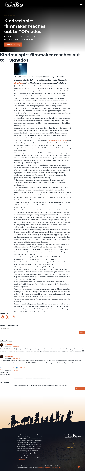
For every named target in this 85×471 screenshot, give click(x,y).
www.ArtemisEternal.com (58, 140)
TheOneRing (9, 344)
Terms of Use (58, 467)
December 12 (16, 358)
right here (18, 83)
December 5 (16, 370)
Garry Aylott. (42, 467)
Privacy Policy (50, 467)
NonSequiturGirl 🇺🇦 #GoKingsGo (15, 368)
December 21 (16, 346)
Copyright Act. (21, 459)
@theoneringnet (8, 346)
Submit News (80, 388)
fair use (30, 457)
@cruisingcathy (8, 370)
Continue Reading (13, 44)
